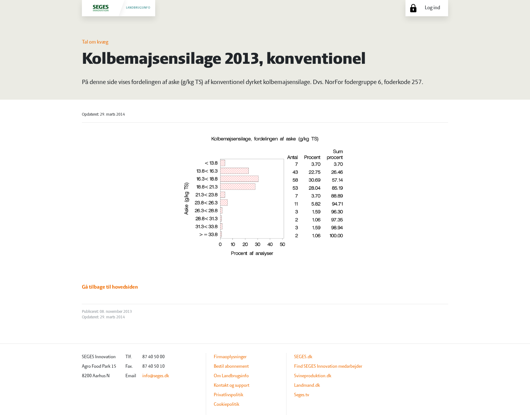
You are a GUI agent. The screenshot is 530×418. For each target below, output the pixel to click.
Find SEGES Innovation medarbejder (328, 366)
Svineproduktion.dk (312, 376)
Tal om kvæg (95, 42)
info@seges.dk (155, 376)
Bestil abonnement (231, 366)
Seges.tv (301, 395)
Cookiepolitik (226, 404)
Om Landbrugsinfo (231, 376)
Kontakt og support (231, 385)
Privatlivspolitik (228, 395)
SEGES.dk (303, 357)
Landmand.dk (307, 385)
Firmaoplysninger (230, 357)
